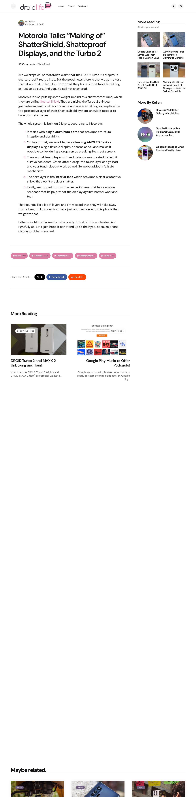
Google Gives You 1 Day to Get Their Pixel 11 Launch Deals (148, 54)
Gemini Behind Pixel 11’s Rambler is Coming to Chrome (173, 54)
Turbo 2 (108, 255)
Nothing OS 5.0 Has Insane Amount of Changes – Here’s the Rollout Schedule (174, 87)
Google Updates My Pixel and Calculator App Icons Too (168, 132)
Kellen (32, 21)
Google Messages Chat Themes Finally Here (170, 148)
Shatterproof (64, 255)
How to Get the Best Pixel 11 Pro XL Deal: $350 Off (148, 85)
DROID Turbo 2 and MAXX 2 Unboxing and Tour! (33, 363)
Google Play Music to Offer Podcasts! (108, 363)
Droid (20, 255)
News (80, 787)
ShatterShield (49, 101)
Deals (19, 787)
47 (27, 64)
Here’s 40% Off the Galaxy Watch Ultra (167, 111)
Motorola (41, 255)
